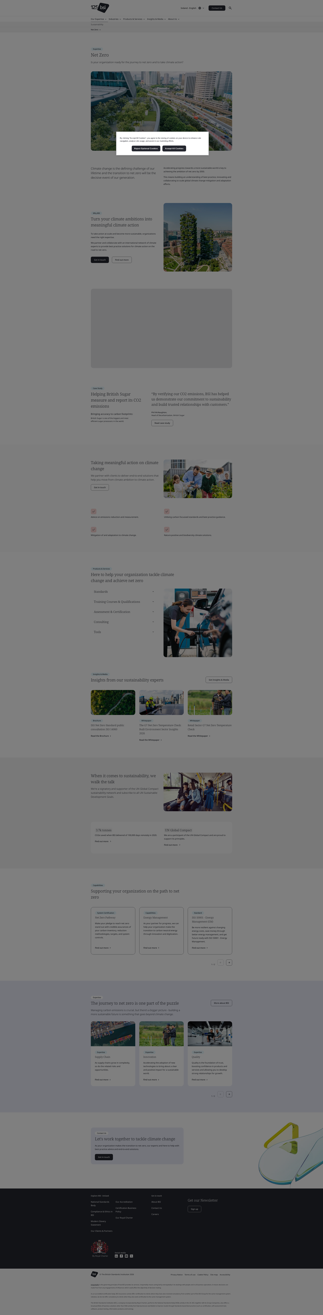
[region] (162, 143)
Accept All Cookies (174, 148)
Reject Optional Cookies (146, 148)
